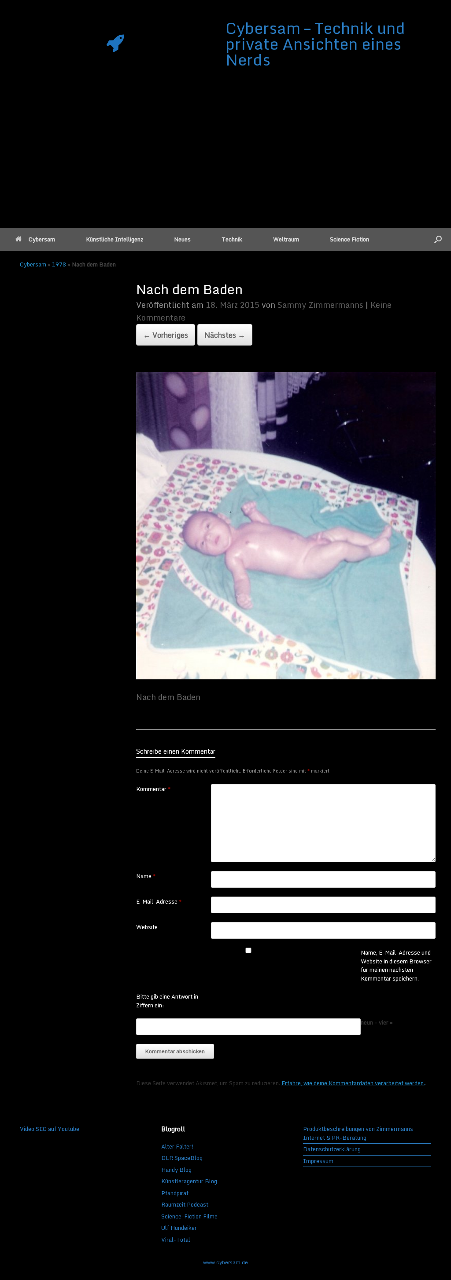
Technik (232, 239)
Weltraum (286, 239)
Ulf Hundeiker (179, 1228)
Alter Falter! (177, 1146)
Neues (182, 239)
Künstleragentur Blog (189, 1181)
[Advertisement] (225, 161)
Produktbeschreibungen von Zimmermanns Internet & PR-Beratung (358, 1133)
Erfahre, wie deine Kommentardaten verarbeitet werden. (353, 1083)
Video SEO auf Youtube (49, 1129)
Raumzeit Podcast (184, 1204)
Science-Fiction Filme (189, 1216)
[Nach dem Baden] (286, 676)
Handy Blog (176, 1169)
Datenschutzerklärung (332, 1149)
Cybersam (42, 239)
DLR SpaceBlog (182, 1158)
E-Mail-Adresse (159, 901)
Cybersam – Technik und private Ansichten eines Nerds (315, 43)
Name (146, 876)
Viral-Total (175, 1239)
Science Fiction (349, 239)
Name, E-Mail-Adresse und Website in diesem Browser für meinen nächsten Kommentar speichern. (396, 965)
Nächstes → (224, 335)
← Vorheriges (165, 335)
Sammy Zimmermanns (320, 304)
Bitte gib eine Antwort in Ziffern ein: (167, 1001)
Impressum (318, 1161)
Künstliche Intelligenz (114, 239)
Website (147, 927)
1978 (59, 264)
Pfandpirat (175, 1193)
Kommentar (153, 789)
